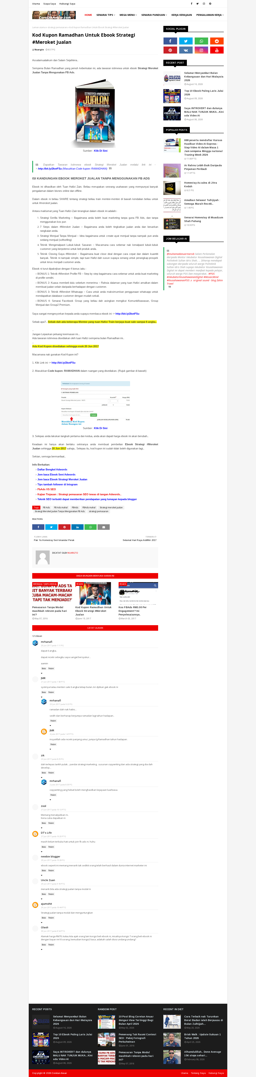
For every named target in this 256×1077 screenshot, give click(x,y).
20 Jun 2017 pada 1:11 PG (52, 645)
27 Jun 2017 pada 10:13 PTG (53, 809)
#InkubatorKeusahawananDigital (185, 277)
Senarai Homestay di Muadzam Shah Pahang (203, 219)
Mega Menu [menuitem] (127, 15)
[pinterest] (210, 3)
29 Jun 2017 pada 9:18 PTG (53, 883)
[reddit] (217, 41)
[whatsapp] (201, 41)
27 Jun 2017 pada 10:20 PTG (53, 836)
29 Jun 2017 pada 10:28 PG (53, 860)
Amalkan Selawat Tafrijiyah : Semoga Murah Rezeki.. (202, 202)
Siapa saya (49, 3)
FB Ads (46, 507)
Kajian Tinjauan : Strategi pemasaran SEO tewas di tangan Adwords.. (79, 494)
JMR (43, 678)
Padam (51, 668)
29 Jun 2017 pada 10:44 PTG (53, 907)
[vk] (186, 50)
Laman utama (39, 27)
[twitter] (197, 3)
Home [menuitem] (88, 15)
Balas (44, 668)
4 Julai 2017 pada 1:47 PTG (61, 734)
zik (42, 755)
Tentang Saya (198, 1073)
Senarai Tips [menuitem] (104, 15)
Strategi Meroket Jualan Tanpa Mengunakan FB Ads (60, 511)
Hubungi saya (67, 3)
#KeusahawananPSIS (178, 280)
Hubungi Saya (216, 1073)
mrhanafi (46, 641)
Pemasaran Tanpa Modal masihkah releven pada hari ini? (49, 611)
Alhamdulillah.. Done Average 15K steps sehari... (202, 1053)
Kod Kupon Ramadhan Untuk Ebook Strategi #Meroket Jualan (93, 611)
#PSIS (211, 273)
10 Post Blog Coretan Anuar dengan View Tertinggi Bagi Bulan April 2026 (136, 1020)
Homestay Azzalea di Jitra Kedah (200, 184)
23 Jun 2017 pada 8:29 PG (52, 759)
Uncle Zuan (48, 880)
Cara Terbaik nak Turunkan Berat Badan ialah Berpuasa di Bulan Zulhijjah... (203, 1020)
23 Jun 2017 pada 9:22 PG (61, 704)
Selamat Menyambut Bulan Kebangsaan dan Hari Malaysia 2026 (203, 77)
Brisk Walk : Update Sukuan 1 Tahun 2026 (202, 1036)
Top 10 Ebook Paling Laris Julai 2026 (203, 92)
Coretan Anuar (59, 1073)
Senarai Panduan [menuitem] (153, 15)
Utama (36, 3)
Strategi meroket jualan (111, 507)
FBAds (75, 507)
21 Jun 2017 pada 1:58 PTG (53, 681)
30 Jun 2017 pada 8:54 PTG (53, 931)
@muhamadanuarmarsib (180, 254)
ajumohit (46, 903)
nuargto (39, 49)
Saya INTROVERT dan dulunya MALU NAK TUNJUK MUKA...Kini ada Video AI (204, 112)
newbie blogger (50, 856)
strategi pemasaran (57, 27)
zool (43, 806)
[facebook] (191, 3)
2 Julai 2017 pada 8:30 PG (61, 784)
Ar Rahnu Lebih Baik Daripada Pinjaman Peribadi (203, 167)
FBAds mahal (89, 507)
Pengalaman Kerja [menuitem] (209, 15)
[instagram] (204, 3)
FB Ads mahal (61, 507)
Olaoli (44, 927)
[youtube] (217, 50)
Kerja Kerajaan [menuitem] (182, 15)
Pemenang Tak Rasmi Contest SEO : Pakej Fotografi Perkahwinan (137, 1038)
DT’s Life (46, 832)
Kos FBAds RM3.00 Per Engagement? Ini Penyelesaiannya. (133, 611)
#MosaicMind (211, 277)
